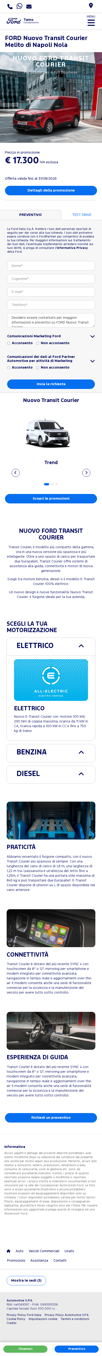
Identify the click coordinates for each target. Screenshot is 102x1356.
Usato (69, 1251)
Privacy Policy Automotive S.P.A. (67, 1315)
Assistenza (39, 1260)
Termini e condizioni (74, 1319)
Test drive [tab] (81, 214)
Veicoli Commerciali (44, 1251)
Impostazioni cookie (43, 1319)
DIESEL (28, 774)
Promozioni (16, 1260)
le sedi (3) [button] (26, 1280)
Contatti (59, 1260)
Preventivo (76, 1349)
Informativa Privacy (72, 248)
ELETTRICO (35, 646)
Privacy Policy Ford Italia (24, 1315)
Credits (11, 1323)
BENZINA (32, 752)
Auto (19, 1251)
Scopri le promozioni (51, 498)
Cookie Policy (16, 1319)
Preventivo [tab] (30, 214)
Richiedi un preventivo (51, 1117)
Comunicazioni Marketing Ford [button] (34, 336)
